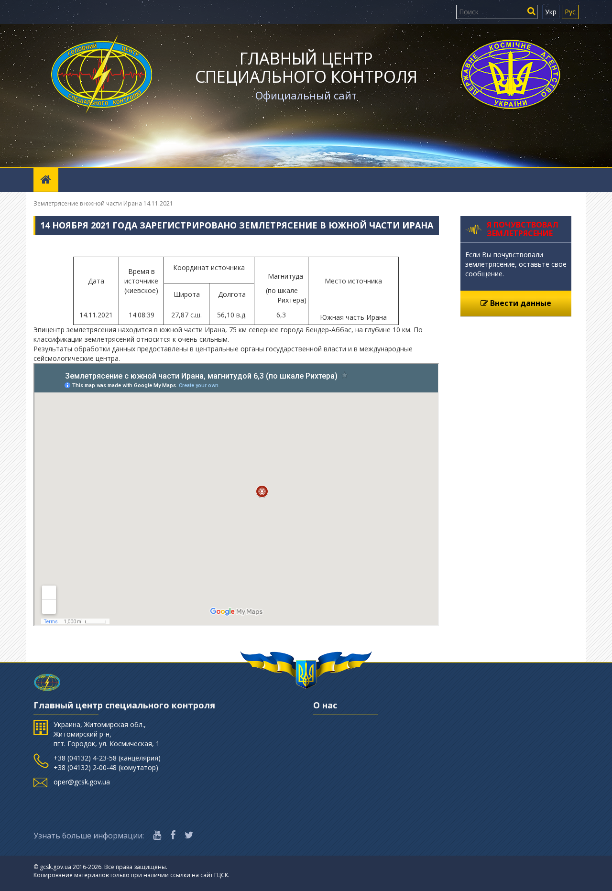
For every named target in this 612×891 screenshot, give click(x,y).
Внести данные (519, 303)
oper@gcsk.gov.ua (82, 781)
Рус (570, 11)
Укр (551, 11)
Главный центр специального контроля (306, 67)
